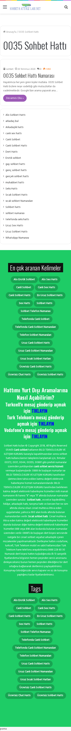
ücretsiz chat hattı (19, 374)
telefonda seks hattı (17, 219)
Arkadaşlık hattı (14, 127)
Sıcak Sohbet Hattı (16, 195)
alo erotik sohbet (24, 279)
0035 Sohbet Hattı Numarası (28, 75)
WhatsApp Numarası (17, 238)
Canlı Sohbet (13, 140)
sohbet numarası (15, 213)
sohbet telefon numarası (35, 311)
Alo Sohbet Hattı (15, 115)
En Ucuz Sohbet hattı (50, 295)
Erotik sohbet (13, 158)
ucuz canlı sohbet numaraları (35, 351)
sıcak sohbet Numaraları (19, 201)
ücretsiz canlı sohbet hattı (35, 366)
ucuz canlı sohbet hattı (35, 343)
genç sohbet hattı (16, 170)
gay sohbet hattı (15, 164)
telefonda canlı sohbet (36, 319)
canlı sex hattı (14, 133)
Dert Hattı (12, 152)
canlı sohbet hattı (19, 295)
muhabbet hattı (15, 183)
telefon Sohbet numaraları (35, 335)
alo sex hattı (49, 279)
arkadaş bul (12, 121)
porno (3, 729)
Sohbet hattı (13, 207)
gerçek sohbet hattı (17, 176)
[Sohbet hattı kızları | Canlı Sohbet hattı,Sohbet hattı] (25, 7)
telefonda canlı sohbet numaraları (35, 327)
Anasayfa (11, 32)
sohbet (9, 69)
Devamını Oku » (15, 98)
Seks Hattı (11, 189)
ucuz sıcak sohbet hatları (35, 358)
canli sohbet (23, 287)
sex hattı (24, 303)
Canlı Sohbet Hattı (16, 146)
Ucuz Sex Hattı (14, 226)
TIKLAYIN (39, 410)
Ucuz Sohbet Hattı (16, 232)
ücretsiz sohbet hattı (50, 374)
